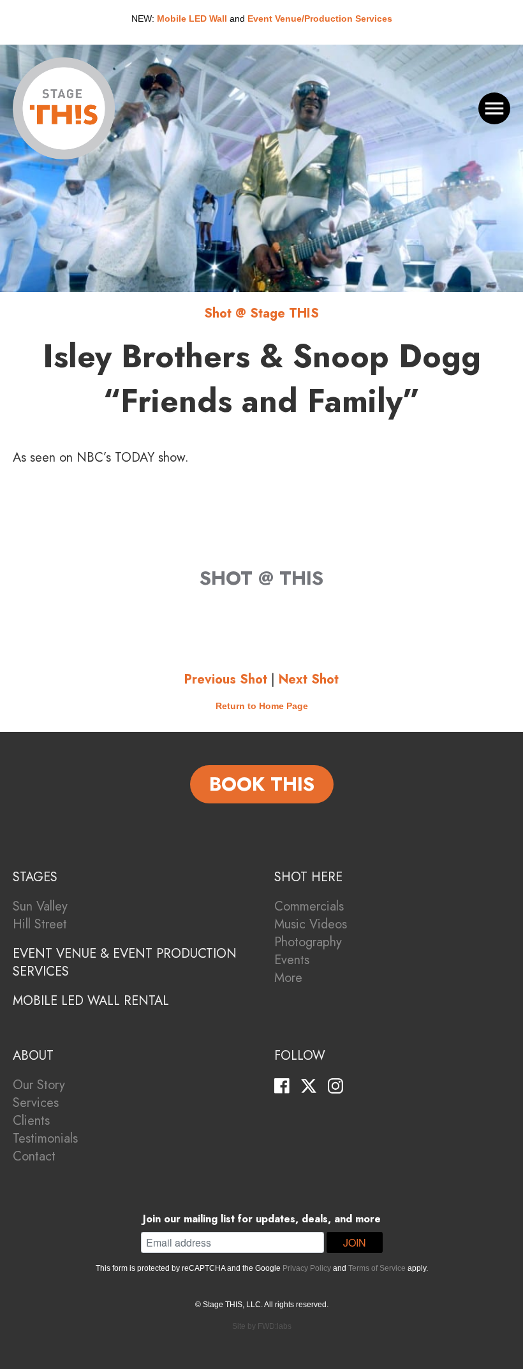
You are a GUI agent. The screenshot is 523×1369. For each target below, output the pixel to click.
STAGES (35, 877)
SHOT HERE (308, 877)
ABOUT (33, 1055)
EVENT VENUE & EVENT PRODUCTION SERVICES (125, 962)
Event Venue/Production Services (319, 18)
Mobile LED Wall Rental (91, 1001)
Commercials (309, 906)
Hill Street (40, 924)
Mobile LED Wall (192, 18)
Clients (31, 1120)
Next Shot (309, 679)
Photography (308, 942)
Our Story (39, 1085)
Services (36, 1103)
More (288, 978)
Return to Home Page (262, 706)
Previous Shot (225, 679)
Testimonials (45, 1138)
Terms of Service (377, 1268)
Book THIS (261, 784)
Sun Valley (40, 906)
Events (291, 960)
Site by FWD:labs (261, 1326)
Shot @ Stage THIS (261, 313)
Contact (34, 1156)
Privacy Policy (307, 1268)
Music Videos (310, 924)
